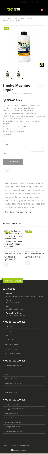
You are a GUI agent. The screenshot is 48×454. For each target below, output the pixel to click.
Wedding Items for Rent (13, 422)
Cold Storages (9, 388)
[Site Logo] (14, 9)
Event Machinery (10, 349)
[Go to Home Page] (3, 18)
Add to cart (13, 162)
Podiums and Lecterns (12, 383)
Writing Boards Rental (12, 427)
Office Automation (11, 379)
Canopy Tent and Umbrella (14, 409)
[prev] (40, 85)
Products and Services (11, 251)
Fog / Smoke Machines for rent (18, 212)
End (4, 150)
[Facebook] (40, 1)
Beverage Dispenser (12, 331)
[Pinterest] (43, 1)
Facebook (5, 171)
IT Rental (7, 335)
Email (9, 171)
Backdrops (8, 326)
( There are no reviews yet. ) (23, 93)
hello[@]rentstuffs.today (15, 309)
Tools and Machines (11, 413)
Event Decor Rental (11, 344)
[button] (4, 9)
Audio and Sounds (11, 404)
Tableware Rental (10, 392)
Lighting (7, 374)
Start (4, 141)
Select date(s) (6, 264)
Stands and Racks (10, 340)
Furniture (7, 370)
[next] (43, 85)
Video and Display (11, 418)
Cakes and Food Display (13, 365)
